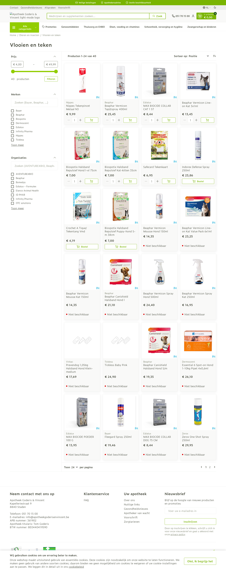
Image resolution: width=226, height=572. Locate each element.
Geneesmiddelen (70, 26)
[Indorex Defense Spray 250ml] (198, 145)
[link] (202, 467)
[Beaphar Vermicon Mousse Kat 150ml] (82, 272)
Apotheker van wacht (137, 513)
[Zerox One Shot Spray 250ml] (198, 412)
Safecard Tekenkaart (155, 167)
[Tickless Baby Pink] (121, 340)
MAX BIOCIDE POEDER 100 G (80, 438)
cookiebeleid (76, 566)
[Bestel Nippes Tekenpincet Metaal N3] (91, 120)
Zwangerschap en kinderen (201, 26)
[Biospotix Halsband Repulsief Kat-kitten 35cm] (121, 145)
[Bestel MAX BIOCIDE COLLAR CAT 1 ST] (168, 120)
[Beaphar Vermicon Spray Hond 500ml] (159, 272)
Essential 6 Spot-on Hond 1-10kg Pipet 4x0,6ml (197, 366)
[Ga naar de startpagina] (25, 16)
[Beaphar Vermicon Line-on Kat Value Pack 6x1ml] (198, 206)
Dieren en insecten (29, 35)
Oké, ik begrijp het (200, 561)
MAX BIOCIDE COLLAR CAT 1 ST (157, 107)
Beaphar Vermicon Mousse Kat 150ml (77, 295)
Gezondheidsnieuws (31, 7)
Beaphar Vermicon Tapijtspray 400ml (116, 107)
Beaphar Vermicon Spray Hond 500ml (158, 295)
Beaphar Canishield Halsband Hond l (116, 298)
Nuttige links (132, 504)
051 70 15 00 (30, 513)
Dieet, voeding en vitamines (124, 26)
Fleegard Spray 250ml (118, 437)
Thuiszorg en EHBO (94, 26)
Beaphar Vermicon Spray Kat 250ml (197, 295)
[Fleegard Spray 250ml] (121, 412)
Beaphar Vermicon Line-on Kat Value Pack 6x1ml (197, 229)
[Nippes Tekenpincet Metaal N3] (82, 81)
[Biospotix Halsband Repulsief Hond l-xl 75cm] (82, 145)
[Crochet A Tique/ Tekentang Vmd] (82, 206)
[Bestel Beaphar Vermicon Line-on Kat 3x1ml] (207, 120)
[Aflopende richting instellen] (214, 56)
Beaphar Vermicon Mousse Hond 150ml (155, 229)
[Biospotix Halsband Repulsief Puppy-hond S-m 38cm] (121, 206)
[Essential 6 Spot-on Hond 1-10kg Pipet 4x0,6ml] (198, 340)
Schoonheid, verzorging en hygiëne (163, 26)
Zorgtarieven (132, 521)
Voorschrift (64, 7)
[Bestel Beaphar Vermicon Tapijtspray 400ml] (130, 120)
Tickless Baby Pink (116, 365)
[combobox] (98, 16)
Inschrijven (190, 521)
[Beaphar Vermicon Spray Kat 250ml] (198, 272)
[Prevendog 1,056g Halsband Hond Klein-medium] (82, 340)
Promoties (51, 26)
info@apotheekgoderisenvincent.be (47, 517)
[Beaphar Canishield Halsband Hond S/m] (159, 340)
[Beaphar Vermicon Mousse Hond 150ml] (159, 206)
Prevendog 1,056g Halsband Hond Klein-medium (79, 368)
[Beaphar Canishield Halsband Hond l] (121, 272)
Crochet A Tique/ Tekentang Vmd (76, 229)
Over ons (129, 500)
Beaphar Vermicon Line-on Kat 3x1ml (196, 104)
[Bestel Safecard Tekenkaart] (168, 181)
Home (13, 35)
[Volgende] (214, 467)
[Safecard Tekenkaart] (159, 145)
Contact (14, 7)
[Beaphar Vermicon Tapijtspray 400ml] (121, 81)
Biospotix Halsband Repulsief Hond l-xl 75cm (81, 168)
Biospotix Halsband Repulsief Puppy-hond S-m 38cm (120, 231)
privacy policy (177, 534)
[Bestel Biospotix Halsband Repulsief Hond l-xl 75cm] (91, 181)
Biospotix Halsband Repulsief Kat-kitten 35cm (121, 168)
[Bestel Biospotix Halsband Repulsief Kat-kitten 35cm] (130, 181)
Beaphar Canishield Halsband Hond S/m (155, 366)
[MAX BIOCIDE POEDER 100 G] (82, 412)
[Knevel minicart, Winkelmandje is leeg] (200, 16)
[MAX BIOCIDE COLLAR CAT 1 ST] (159, 81)
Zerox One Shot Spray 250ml (195, 438)
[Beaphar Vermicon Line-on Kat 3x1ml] (198, 81)
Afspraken (50, 7)
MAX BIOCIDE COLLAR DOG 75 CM (157, 438)
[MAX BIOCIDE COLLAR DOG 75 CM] (159, 412)
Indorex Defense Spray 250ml (196, 168)
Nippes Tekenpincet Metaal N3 (78, 107)
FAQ (86, 500)
